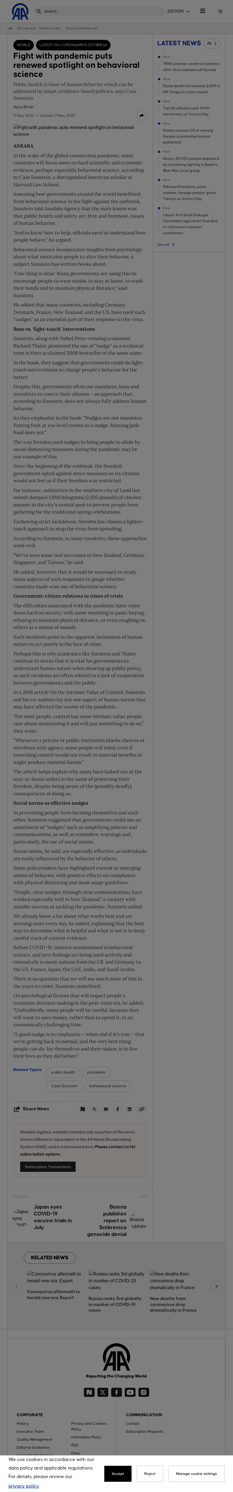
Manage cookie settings (196, 1474)
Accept (118, 1474)
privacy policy (24, 1486)
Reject (150, 1474)
